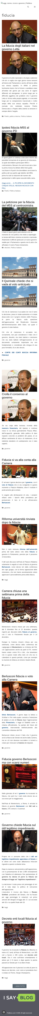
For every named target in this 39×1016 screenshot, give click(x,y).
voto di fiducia (7, 485)
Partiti (6, 116)
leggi (6, 580)
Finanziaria (10, 722)
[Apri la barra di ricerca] (28, 7)
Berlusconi (6, 503)
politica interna (15, 116)
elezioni (7, 248)
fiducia (32, 552)
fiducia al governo (29, 632)
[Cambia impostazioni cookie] (4, 1012)
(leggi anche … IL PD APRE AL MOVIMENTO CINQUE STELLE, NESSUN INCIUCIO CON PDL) (18, 185)
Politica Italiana (26, 116)
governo (7, 360)
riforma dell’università (28, 549)
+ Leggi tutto (19, 986)
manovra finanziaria (10, 428)
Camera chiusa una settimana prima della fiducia (15, 594)
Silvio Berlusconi (8, 715)
